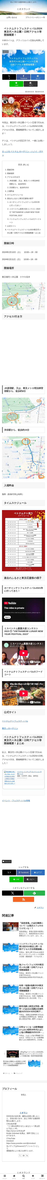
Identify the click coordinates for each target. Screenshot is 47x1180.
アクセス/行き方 (13, 177)
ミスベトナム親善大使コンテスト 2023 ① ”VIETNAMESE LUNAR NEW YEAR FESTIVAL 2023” (24, 212)
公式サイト (11, 226)
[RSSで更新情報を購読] (23, 899)
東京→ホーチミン (10, 728)
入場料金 (10, 191)
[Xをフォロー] (12, 893)
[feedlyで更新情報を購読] (34, 893)
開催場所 (10, 173)
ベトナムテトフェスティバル (15, 721)
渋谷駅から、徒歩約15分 (19, 187)
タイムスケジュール (15, 195)
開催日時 (10, 170)
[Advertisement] (23, 829)
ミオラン (24, 1113)
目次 (20, 165)
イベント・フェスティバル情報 (16, 801)
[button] (31, 84)
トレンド (8, 861)
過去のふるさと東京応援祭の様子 (20, 198)
